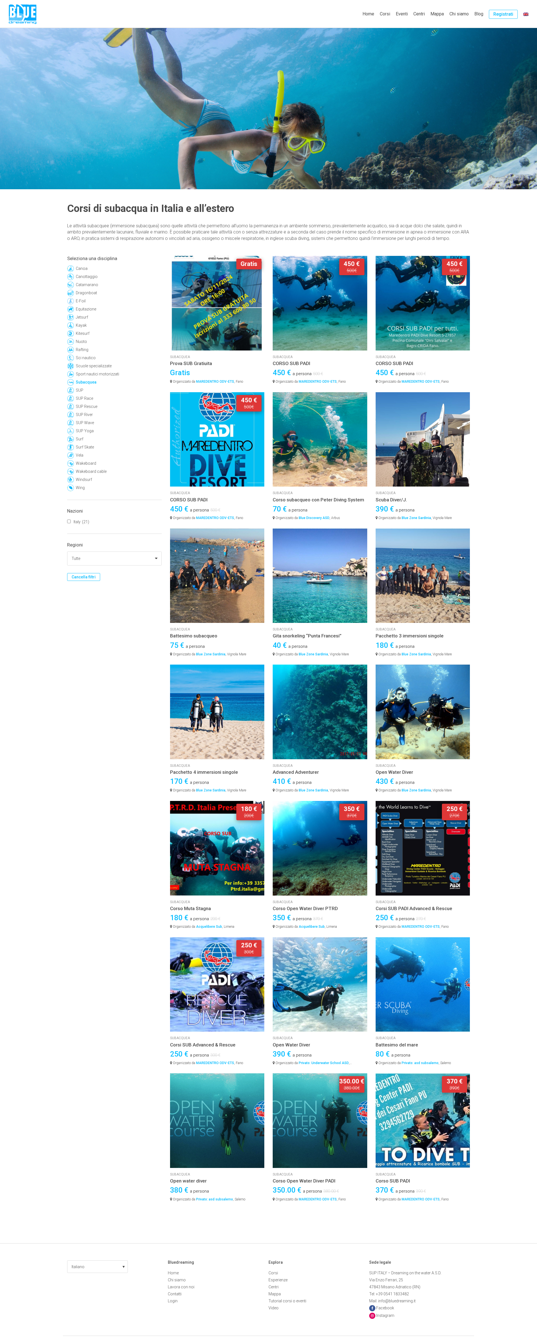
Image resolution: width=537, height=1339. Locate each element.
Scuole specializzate (94, 366)
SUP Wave (85, 422)
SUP (79, 390)
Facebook (385, 1308)
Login (173, 1301)
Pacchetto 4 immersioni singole (204, 772)
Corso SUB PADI (393, 1181)
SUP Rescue (86, 406)
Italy (81, 522)
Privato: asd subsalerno (420, 1063)
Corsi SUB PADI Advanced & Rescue (414, 908)
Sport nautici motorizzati (97, 374)
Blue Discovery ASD (314, 518)
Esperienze (278, 1280)
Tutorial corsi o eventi (287, 1301)
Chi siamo (459, 14)
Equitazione (86, 309)
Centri (419, 14)
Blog (478, 14)
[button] (97, 1266)
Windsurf (84, 479)
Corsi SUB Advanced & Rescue (202, 1045)
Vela (79, 455)
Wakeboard (86, 463)
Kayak (81, 325)
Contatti (175, 1294)
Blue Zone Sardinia (416, 518)
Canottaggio (87, 276)
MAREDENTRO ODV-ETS (215, 382)
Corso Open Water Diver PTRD (305, 908)
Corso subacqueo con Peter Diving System (318, 500)
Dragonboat (86, 293)
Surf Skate (85, 447)
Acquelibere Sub (209, 927)
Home (368, 14)
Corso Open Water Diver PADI (304, 1181)
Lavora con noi (181, 1287)
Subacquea (86, 382)
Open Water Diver (394, 772)
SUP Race (84, 398)
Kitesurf (83, 333)
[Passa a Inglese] (525, 14)
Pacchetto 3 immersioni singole (410, 636)
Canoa (82, 268)
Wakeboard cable (91, 471)
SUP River (84, 414)
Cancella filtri (84, 577)
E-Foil (81, 301)
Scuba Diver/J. (391, 500)
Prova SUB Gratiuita (191, 363)
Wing (80, 487)
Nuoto (81, 341)
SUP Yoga (85, 431)
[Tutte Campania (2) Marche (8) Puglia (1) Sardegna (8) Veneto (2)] (114, 558)
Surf (79, 439)
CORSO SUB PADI (291, 363)
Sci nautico (86, 358)
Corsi (385, 14)
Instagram (385, 1315)
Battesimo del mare (397, 1045)
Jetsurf (82, 317)
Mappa (437, 14)
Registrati (503, 14)
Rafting (82, 349)
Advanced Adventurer (296, 772)
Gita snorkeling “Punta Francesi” (307, 636)
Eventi (402, 14)
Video (273, 1308)
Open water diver (188, 1181)
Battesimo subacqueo (193, 636)
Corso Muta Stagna (190, 908)
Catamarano (87, 284)
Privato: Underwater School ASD (324, 1063)
